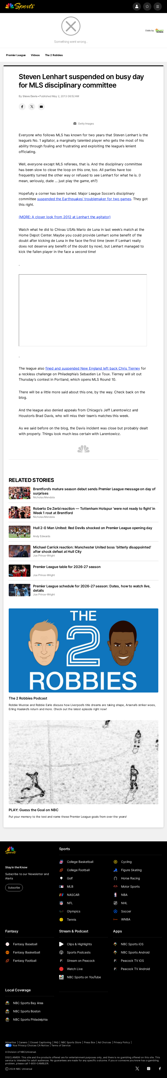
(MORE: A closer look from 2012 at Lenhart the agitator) (65, 217)
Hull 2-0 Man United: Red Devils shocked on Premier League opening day (92, 528)
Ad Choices (104, 1042)
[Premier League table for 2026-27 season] (19, 571)
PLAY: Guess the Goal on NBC (33, 810)
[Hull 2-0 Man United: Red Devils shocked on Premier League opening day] (19, 532)
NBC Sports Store (71, 1042)
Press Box (89, 1042)
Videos (35, 55)
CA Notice (43, 1045)
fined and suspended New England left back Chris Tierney (92, 368)
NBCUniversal (28, 1051)
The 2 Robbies (54, 55)
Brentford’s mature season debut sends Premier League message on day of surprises (94, 491)
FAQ (56, 1042)
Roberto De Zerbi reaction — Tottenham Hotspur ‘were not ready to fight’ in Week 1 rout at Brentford (94, 510)
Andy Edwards (41, 536)
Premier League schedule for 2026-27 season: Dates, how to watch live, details (91, 588)
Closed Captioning (40, 1042)
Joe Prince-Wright (44, 555)
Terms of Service (60, 1045)
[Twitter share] (31, 106)
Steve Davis (30, 96)
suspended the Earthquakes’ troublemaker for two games (84, 199)
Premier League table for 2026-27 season (67, 567)
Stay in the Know (16, 867)
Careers (23, 1042)
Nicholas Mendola (44, 497)
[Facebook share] (22, 106)
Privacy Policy (122, 1042)
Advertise (10, 1042)
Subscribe (14, 887)
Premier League (16, 55)
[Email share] (41, 106)
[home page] (20, 6)
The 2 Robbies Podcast (28, 698)
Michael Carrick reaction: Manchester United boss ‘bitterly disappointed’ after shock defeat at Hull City (92, 549)
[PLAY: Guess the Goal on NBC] (83, 762)
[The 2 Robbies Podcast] (83, 650)
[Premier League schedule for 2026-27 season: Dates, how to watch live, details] (19, 590)
